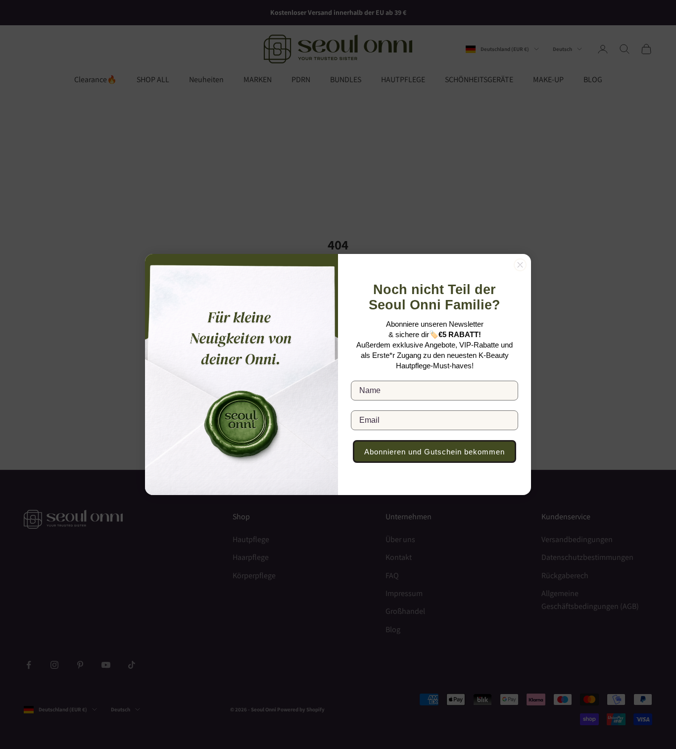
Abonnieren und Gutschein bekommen (434, 452)
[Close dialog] (520, 265)
